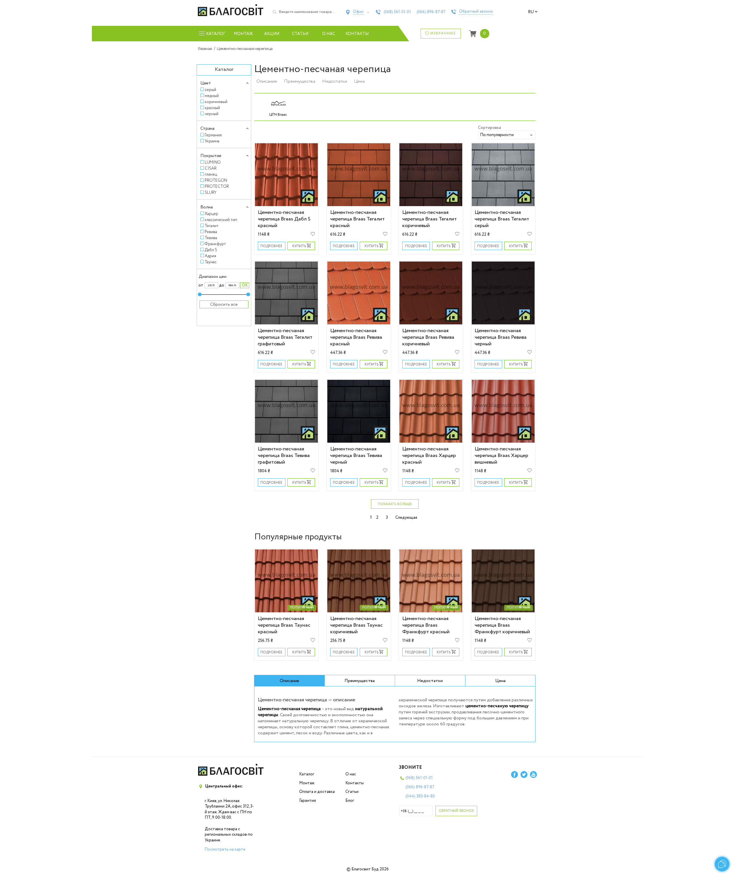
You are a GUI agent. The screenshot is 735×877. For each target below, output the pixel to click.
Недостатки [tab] (430, 680)
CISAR (210, 168)
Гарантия (307, 801)
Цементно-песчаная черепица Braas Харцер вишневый (501, 455)
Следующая (406, 517)
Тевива (211, 238)
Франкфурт (215, 244)
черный (211, 114)
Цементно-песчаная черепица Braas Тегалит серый (502, 219)
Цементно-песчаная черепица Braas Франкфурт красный (426, 625)
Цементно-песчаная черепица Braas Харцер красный (429, 455)
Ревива (211, 232)
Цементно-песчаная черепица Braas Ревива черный (501, 337)
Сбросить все (224, 304)
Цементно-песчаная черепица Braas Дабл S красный (284, 219)
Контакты (357, 34)
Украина (212, 141)
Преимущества (299, 81)
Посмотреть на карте (224, 849)
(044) (420, 796)
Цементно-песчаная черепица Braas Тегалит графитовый (285, 337)
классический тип (221, 220)
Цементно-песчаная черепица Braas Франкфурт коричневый (502, 625)
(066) (431, 12)
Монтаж (243, 34)
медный (212, 96)
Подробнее (271, 246)
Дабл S (211, 250)
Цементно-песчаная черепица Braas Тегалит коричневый (429, 219)
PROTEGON (216, 180)
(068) (397, 12)
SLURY (210, 192)
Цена (359, 81)
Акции (271, 34)
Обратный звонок (476, 11)
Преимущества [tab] (360, 680)
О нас (328, 34)
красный (212, 108)
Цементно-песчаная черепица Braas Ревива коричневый (428, 337)
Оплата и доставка (317, 792)
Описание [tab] (289, 680)
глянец (211, 174)
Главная (205, 48)
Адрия (210, 256)
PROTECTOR (217, 186)
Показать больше (395, 504)
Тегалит (211, 226)
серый (210, 90)
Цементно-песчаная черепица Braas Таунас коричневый (356, 625)
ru (531, 12)
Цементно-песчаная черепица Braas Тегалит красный (357, 219)
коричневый (216, 102)
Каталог (306, 774)
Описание (266, 81)
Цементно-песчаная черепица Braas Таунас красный (284, 625)
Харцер (211, 214)
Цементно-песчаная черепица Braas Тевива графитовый (284, 455)
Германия (213, 135)
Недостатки (334, 81)
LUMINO (213, 162)
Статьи (300, 34)
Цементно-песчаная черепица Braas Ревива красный (356, 337)
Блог (349, 801)
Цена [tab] (500, 680)
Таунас (210, 262)
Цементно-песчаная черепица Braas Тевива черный (356, 455)
